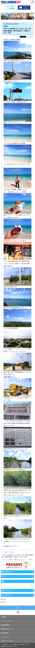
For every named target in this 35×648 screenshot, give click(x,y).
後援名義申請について (7, 629)
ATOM (4, 602)
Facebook (30, 37)
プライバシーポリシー (7, 621)
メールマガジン (5, 637)
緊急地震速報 (4, 633)
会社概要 (3, 617)
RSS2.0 (4, 599)
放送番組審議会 (5, 625)
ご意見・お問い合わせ (7, 641)
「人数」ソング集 (8, 552)
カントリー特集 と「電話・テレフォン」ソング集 (17, 559)
